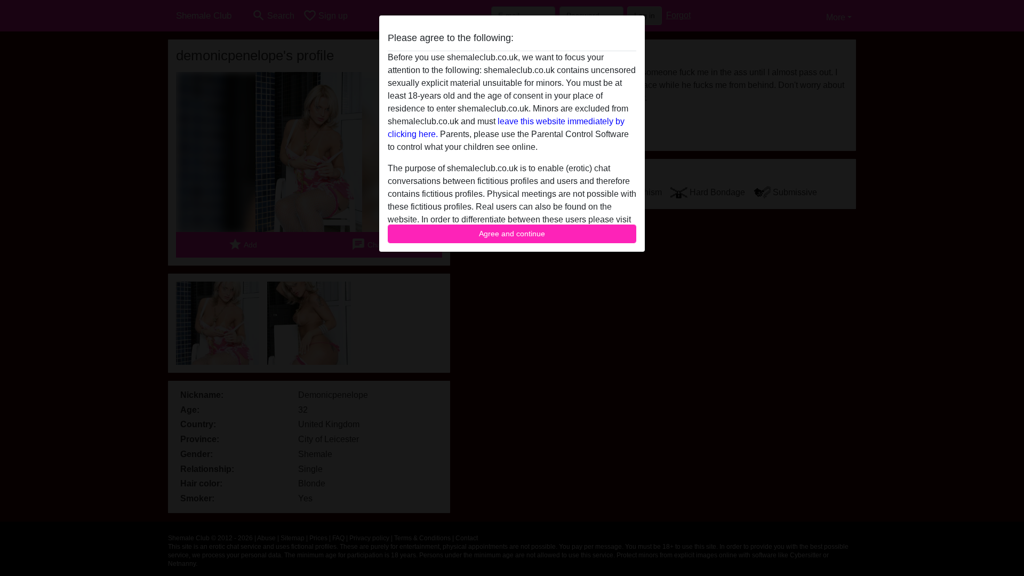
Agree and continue (512, 233)
